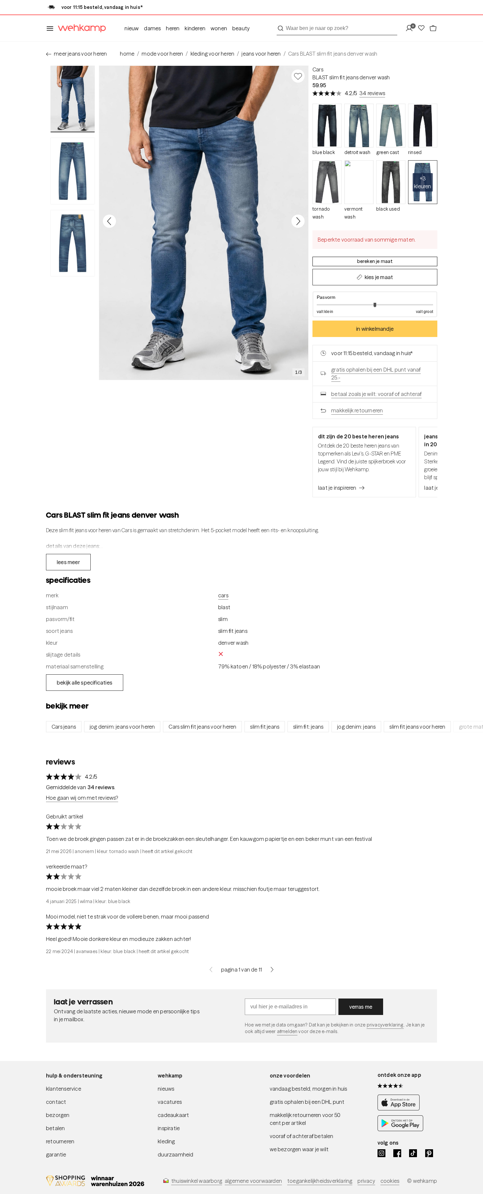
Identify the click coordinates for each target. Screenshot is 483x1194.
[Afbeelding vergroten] (204, 222)
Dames (152, 28)
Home (127, 53)
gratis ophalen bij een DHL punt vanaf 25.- (376, 373)
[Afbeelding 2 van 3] (72, 171)
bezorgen (58, 1115)
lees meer (68, 562)
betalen (55, 1128)
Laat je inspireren (337, 487)
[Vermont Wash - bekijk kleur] (359, 182)
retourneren (60, 1141)
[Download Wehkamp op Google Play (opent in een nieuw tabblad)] (400, 1129)
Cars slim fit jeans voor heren (202, 726)
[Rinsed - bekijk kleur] (422, 125)
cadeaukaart (173, 1115)
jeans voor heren (261, 53)
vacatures (170, 1102)
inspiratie (169, 1128)
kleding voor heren (213, 53)
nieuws (166, 1088)
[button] (374, 304)
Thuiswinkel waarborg (196, 1181)
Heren (172, 28)
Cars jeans (64, 726)
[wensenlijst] (423, 28)
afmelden (287, 1031)
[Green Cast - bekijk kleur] (390, 125)
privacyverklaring (385, 1025)
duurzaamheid (175, 1154)
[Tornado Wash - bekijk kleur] (327, 182)
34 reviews (372, 93)
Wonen (219, 28)
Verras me (361, 1006)
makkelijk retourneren (357, 410)
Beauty (241, 28)
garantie (56, 1154)
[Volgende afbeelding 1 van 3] (298, 221)
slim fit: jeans (308, 726)
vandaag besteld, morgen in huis (308, 1088)
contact (56, 1102)
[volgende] (272, 969)
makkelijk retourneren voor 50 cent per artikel (305, 1119)
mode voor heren (162, 53)
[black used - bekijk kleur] (390, 182)
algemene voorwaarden (253, 1181)
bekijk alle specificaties (84, 682)
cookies (389, 1181)
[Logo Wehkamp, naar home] (80, 28)
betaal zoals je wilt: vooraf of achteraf (376, 394)
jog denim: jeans (356, 726)
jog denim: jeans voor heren (122, 726)
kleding (166, 1141)
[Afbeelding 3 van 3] (72, 243)
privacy (366, 1181)
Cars (317, 69)
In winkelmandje (375, 328)
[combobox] (337, 28)
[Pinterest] (429, 1153)
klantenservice (63, 1088)
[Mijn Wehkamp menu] (411, 28)
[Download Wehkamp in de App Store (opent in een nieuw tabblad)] (400, 1108)
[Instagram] (381, 1153)
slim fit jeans (264, 726)
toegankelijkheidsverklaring (319, 1181)
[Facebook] (397, 1153)
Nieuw (132, 28)
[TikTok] (413, 1153)
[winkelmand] (433, 28)
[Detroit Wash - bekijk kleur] (359, 125)
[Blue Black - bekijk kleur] (327, 125)
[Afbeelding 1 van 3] (72, 98)
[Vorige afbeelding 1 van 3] (109, 221)
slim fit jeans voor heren (417, 726)
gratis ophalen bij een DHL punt (307, 1102)
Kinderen (195, 28)
